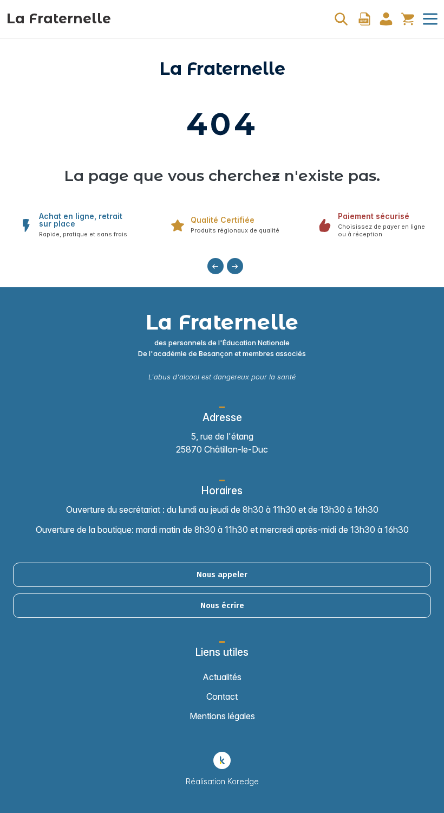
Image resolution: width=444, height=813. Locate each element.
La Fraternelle (58, 18)
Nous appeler (222, 574)
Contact (222, 696)
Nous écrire (222, 605)
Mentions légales (222, 716)
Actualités (222, 677)
